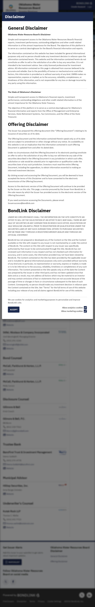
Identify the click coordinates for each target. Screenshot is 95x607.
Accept (13, 309)
